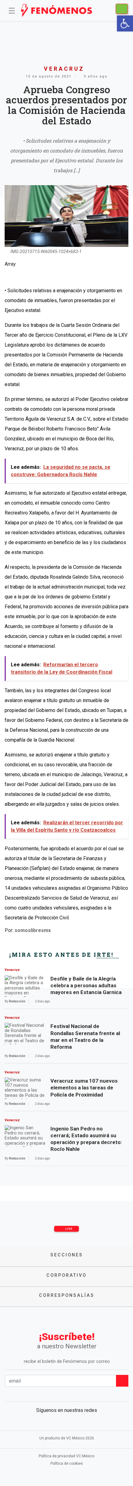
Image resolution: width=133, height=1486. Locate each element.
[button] (125, 23)
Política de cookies (66, 1463)
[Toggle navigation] (12, 10)
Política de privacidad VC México (66, 1456)
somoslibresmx (33, 930)
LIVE (68, 1228)
